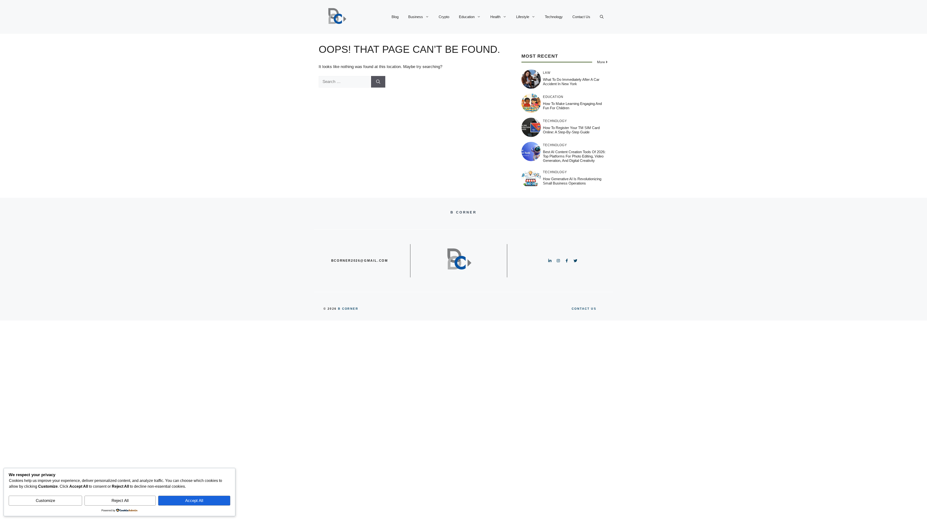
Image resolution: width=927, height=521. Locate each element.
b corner (348, 308)
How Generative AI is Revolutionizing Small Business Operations (572, 181)
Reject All (120, 500)
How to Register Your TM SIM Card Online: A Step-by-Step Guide (571, 130)
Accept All (194, 500)
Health (495, 17)
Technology (554, 17)
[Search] (378, 82)
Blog (395, 17)
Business (415, 17)
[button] (601, 17)
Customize (45, 500)
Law (546, 72)
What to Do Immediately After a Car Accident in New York (571, 81)
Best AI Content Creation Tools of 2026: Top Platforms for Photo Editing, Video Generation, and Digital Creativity (574, 156)
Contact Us (581, 17)
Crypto (444, 17)
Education (467, 17)
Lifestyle (522, 17)
